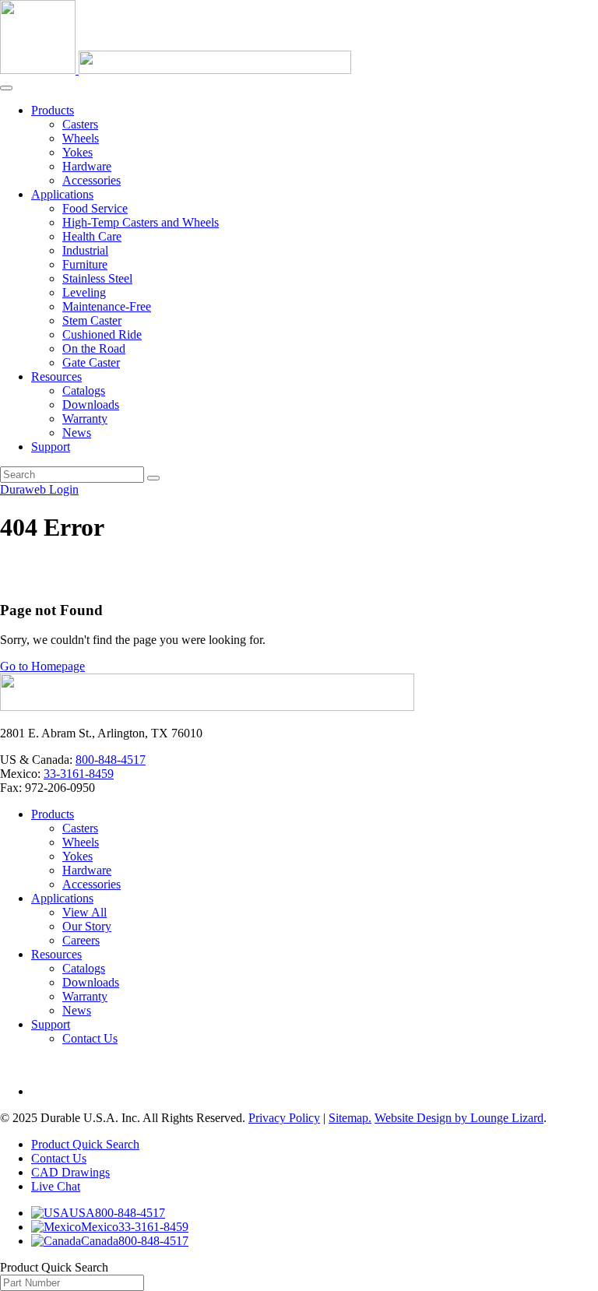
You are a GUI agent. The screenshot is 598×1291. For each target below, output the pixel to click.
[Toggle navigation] (6, 88)
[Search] (153, 478)
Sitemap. (350, 1117)
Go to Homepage (42, 666)
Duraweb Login (39, 489)
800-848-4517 (111, 759)
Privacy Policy (284, 1117)
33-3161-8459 (79, 773)
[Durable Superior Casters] (175, 69)
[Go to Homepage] (207, 706)
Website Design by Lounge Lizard (459, 1117)
